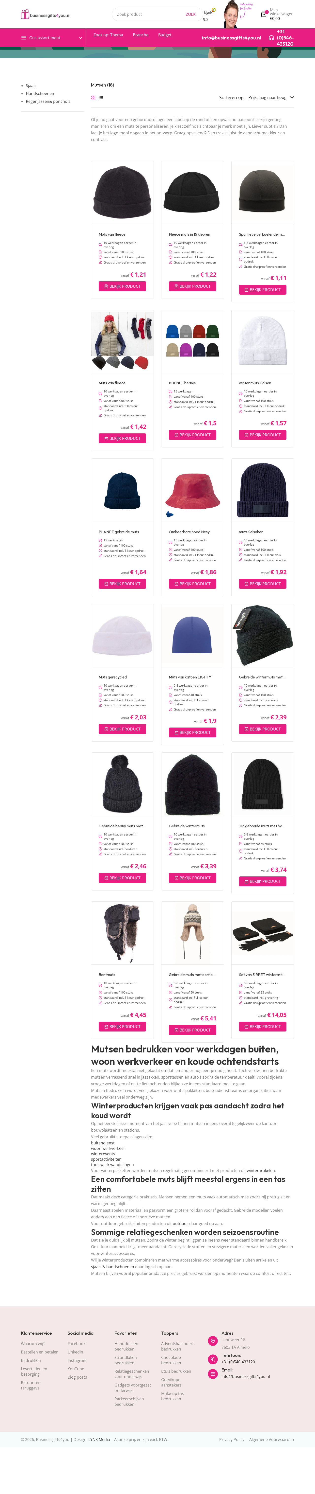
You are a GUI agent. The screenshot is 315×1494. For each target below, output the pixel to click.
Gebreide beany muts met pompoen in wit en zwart (122, 825)
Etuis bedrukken (176, 1371)
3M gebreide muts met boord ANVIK (262, 825)
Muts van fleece (112, 234)
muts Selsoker (251, 531)
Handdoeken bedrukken (126, 1346)
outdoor (180, 1223)
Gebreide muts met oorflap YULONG (192, 974)
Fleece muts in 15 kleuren (189, 234)
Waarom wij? (33, 1343)
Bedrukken (31, 1360)
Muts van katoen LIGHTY (190, 677)
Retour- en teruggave (31, 1385)
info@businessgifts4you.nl (245, 1376)
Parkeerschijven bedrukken (129, 1401)
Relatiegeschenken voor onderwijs (131, 1374)
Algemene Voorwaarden (271, 1439)
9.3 (205, 19)
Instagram (77, 1360)
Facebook (76, 1343)
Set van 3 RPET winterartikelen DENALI (262, 974)
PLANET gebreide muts (119, 531)
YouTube (76, 1368)
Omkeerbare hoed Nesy (189, 531)
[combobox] (157, 14)
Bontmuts (107, 974)
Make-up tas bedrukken (172, 1396)
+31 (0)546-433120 (238, 1362)
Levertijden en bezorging (34, 1371)
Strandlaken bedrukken (125, 1360)
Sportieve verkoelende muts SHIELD (262, 234)
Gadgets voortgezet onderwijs (132, 1387)
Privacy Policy (231, 1439)
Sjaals (31, 85)
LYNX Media (99, 1439)
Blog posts (77, 1377)
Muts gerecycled (113, 677)
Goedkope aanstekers (171, 1382)
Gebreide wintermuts (187, 825)
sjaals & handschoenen (112, 1266)
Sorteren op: (232, 97)
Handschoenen (40, 93)
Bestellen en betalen (40, 1352)
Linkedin (75, 1352)
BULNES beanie (182, 382)
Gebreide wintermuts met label (262, 677)
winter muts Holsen (255, 382)
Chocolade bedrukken (171, 1360)
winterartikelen (261, 1170)
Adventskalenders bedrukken (177, 1346)
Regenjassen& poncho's (48, 101)
